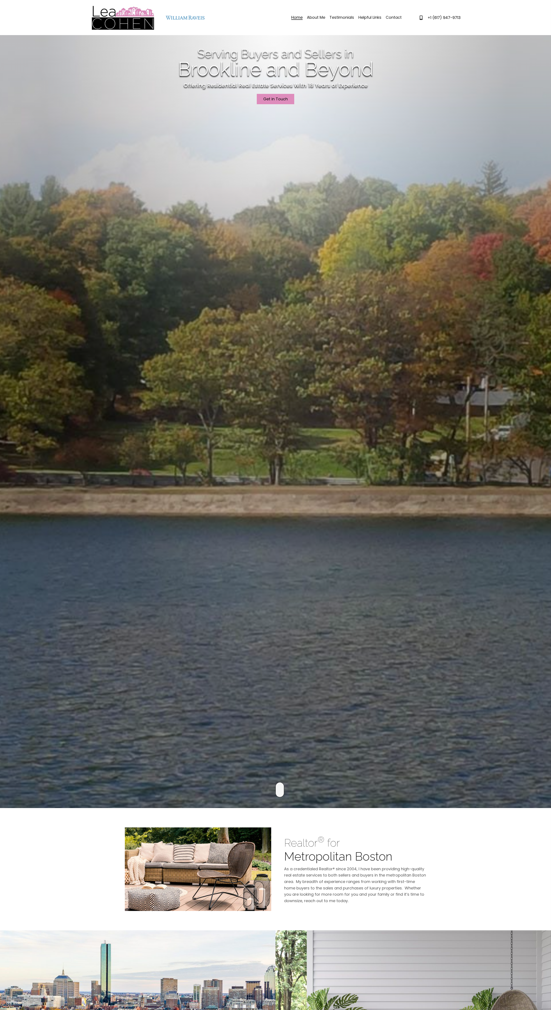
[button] (275, 99)
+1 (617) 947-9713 (444, 17)
